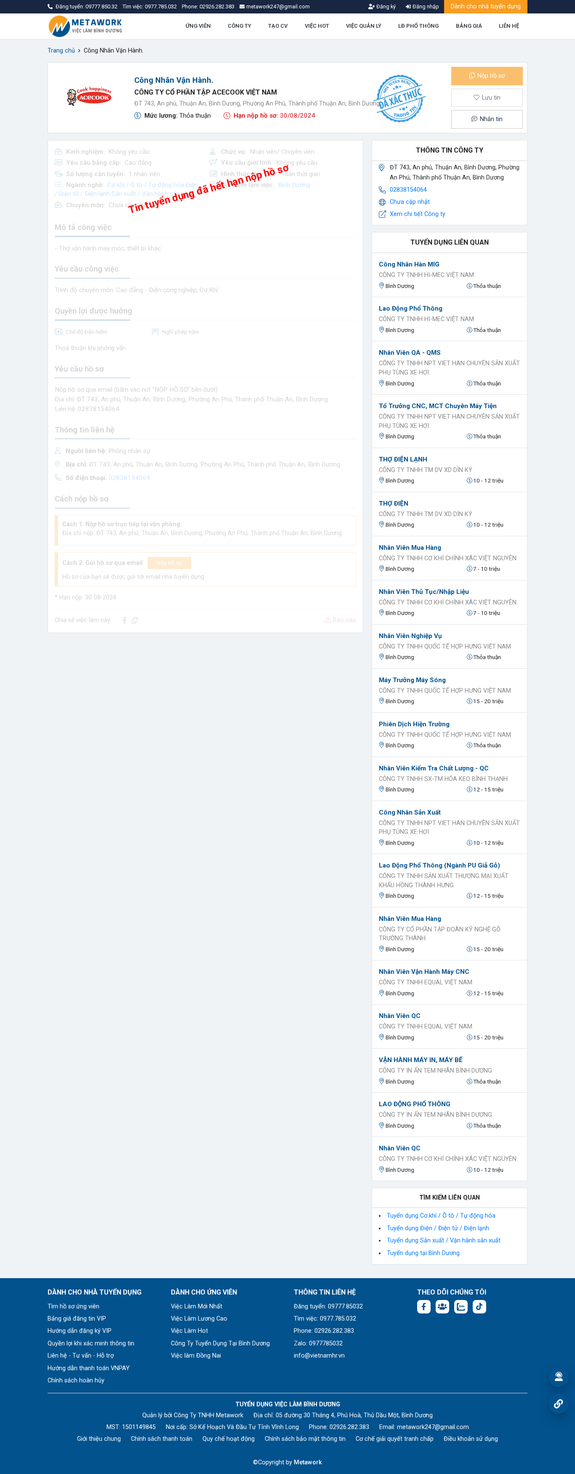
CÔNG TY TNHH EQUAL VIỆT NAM (425, 982)
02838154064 (408, 189)
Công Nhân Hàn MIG (409, 264)
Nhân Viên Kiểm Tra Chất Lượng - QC (434, 768)
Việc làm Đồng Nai (196, 1355)
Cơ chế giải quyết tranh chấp (395, 1438)
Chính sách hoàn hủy (76, 1380)
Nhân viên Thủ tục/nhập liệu (424, 592)
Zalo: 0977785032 (318, 1343)
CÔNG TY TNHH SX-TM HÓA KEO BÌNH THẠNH (443, 779)
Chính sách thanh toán (161, 1438)
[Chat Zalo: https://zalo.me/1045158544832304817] (461, 1306)
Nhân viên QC (400, 1016)
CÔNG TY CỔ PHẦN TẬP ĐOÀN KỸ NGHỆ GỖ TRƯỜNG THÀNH (439, 934)
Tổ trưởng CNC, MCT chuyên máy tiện (438, 406)
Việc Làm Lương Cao (199, 1318)
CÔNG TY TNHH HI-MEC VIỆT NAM (426, 275)
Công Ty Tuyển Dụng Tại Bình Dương (220, 1343)
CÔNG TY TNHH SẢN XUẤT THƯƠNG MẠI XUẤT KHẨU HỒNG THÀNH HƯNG (443, 881)
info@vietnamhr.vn (319, 1355)
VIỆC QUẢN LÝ (363, 26)
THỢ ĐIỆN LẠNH (403, 459)
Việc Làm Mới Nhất (196, 1306)
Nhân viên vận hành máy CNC (424, 972)
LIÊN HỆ (509, 26)
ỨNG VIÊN (198, 26)
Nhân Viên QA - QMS (410, 352)
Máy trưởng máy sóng (412, 680)
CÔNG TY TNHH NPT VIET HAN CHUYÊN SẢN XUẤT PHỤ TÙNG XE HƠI (449, 368)
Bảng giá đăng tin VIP (77, 1318)
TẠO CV (278, 26)
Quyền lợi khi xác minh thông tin (91, 1343)
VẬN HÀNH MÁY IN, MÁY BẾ (421, 1060)
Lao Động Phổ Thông (410, 308)
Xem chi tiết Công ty (417, 214)
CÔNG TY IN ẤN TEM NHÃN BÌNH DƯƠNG (435, 1070)
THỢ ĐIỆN (393, 503)
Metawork (308, 1462)
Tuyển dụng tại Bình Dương (423, 1253)
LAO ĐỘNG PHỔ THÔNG (414, 1104)
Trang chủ (61, 50)
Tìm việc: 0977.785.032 (325, 1318)
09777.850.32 (102, 6)
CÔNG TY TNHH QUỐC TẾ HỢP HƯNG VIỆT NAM (445, 646)
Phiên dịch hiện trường (414, 724)
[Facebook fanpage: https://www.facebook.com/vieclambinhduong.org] (424, 1306)
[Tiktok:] (479, 1306)
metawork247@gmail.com (433, 1427)
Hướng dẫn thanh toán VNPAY (89, 1368)
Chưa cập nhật (410, 202)
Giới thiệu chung (99, 1438)
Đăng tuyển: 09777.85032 (328, 1306)
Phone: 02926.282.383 (324, 1330)
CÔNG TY (239, 26)
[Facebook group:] (442, 1306)
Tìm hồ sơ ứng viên (73, 1306)
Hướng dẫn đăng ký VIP (80, 1330)
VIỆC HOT (317, 26)
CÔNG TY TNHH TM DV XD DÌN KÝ (425, 470)
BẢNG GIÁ (469, 26)
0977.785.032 (161, 6)
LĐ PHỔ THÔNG (418, 26)
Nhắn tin (490, 119)
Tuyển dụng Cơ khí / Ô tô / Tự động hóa (441, 1215)
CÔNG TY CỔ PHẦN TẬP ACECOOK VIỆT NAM (205, 92)
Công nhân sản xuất (410, 812)
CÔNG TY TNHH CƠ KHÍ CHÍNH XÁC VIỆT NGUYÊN (447, 558)
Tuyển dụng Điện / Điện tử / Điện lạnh (438, 1228)
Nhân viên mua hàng (410, 547)
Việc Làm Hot (189, 1330)
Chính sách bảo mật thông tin (305, 1438)
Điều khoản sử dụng (471, 1438)
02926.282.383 (217, 6)
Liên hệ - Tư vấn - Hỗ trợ (81, 1355)
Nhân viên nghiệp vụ (410, 636)
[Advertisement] (205, 698)
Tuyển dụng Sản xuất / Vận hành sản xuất (443, 1240)
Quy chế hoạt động (228, 1438)
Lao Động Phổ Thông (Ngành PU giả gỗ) (439, 865)
